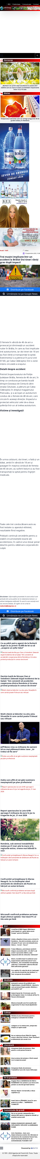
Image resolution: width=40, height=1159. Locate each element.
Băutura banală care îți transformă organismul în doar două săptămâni (24, 1004)
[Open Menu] (1, 55)
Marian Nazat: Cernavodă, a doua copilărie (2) (23, 1092)
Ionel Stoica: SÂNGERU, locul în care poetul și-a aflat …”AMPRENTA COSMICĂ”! (24, 1102)
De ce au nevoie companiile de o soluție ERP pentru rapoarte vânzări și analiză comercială (24, 1115)
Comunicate (26, 4)
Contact (36, 4)
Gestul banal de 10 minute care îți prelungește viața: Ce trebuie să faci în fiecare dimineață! (25, 995)
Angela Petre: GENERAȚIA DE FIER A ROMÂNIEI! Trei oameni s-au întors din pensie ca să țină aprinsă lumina (25, 1083)
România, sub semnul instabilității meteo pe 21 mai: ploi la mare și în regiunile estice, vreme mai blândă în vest (19, 847)
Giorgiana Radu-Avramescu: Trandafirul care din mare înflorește (24, 1069)
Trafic (6, 250)
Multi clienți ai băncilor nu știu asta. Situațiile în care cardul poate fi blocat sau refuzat (19, 716)
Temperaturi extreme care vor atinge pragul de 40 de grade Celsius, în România (20, 120)
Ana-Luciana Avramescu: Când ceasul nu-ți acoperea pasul (24, 1059)
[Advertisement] (20, 32)
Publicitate (16, 4)
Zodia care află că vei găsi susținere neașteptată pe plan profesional (18, 781)
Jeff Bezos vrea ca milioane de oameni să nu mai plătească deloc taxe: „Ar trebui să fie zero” (19, 749)
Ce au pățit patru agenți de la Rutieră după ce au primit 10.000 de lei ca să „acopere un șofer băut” (19, 645)
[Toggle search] (37, 55)
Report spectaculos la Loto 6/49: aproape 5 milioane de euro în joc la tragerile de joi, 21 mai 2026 (18, 813)
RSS (9, 4)
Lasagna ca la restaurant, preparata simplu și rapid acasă (24, 1026)
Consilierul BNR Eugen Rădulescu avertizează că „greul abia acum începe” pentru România (23, 931)
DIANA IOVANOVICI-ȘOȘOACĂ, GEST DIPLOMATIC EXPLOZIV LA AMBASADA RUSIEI (24, 1125)
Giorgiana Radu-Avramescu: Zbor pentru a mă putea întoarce (23, 1049)
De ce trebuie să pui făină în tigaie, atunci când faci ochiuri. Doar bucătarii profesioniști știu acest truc (25, 1037)
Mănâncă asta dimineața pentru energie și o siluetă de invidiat (22, 1017)
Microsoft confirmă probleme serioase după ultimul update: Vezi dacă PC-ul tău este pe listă (19, 916)
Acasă (2, 250)
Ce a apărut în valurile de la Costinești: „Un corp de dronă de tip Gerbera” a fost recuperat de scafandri (25, 972)
